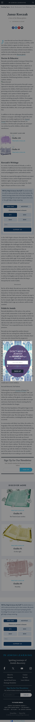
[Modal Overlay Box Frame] (17, 361)
